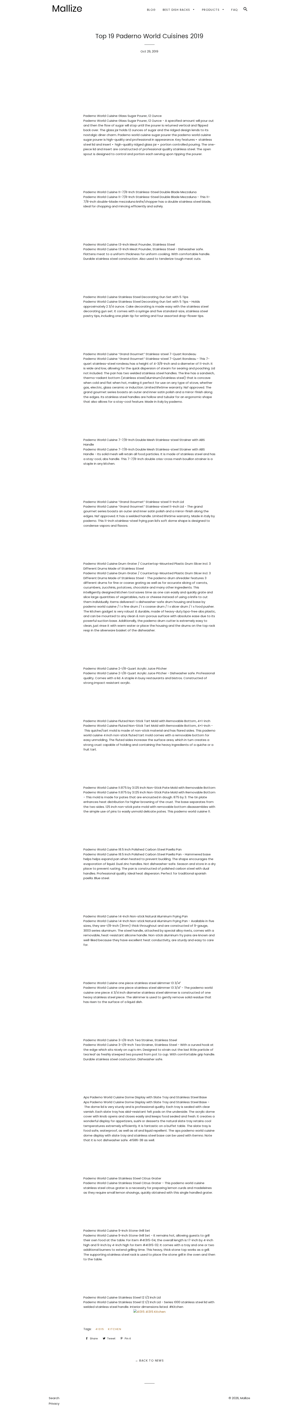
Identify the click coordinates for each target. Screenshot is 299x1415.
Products (211, 10)
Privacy (54, 1403)
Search (54, 1398)
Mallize (245, 1398)
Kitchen (115, 1329)
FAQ (234, 10)
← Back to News (149, 1360)
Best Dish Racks (177, 10)
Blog (151, 10)
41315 (99, 1329)
